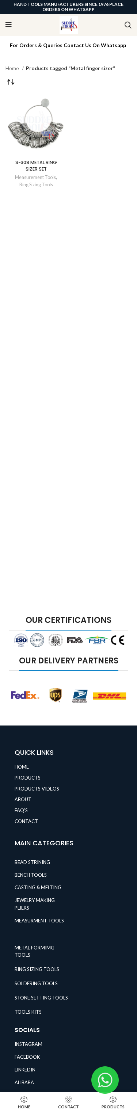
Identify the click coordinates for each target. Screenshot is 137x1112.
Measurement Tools (35, 177)
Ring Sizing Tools (36, 184)
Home (12, 68)
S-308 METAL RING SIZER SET (36, 165)
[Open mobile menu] (8, 25)
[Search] (128, 25)
